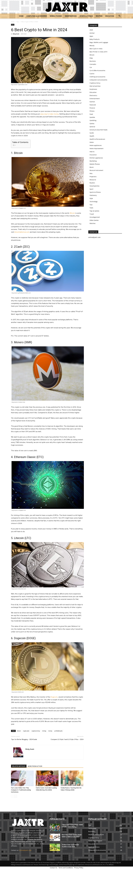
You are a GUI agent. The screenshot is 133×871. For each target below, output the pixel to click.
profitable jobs (58, 731)
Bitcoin (72, 213)
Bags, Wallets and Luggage (99, 42)
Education (109, 16)
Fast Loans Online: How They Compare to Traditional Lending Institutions (21, 790)
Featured (93, 105)
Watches (92, 223)
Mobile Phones (56, 16)
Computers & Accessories (36, 16)
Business (93, 61)
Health (92, 136)
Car (91, 67)
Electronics (93, 95)
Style (91, 198)
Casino (92, 74)
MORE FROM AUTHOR (35, 766)
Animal (92, 33)
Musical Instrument (96, 170)
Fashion (92, 102)
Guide (92, 133)
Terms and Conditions (65, 868)
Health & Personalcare (97, 139)
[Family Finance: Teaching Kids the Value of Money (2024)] (72, 778)
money (50, 731)
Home (21, 16)
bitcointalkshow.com (21, 232)
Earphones (93, 89)
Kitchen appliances (96, 158)
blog (91, 58)
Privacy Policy (78, 868)
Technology (93, 202)
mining (44, 731)
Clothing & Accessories (97, 77)
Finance (92, 108)
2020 (91, 30)
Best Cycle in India (96, 49)
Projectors (93, 177)
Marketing (93, 161)
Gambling (93, 120)
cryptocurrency (36, 731)
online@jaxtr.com (25, 850)
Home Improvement (96, 148)
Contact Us (53, 868)
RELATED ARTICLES (18, 766)
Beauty (92, 45)
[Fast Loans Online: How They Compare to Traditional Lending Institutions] (22, 778)
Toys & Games (94, 211)
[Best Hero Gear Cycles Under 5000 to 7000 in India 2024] (55, 837)
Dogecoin (54, 697)
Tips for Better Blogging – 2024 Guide (24, 739)
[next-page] (15, 796)
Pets (91, 173)
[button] (119, 16)
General (92, 127)
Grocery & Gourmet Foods (98, 130)
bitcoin (19, 731)
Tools (91, 208)
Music (92, 167)
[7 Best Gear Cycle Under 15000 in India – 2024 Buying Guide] (55, 827)
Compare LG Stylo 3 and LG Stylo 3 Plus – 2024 (67, 739)
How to (92, 152)
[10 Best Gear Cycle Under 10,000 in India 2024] (55, 847)
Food (91, 114)
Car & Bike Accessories (97, 70)
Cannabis (93, 64)
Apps (91, 36)
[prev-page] (12, 796)
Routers (99, 16)
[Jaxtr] (66, 7)
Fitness (92, 111)
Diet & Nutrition (95, 86)
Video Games (94, 220)
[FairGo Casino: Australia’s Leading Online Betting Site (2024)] (47, 778)
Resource (93, 180)
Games (92, 124)
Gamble (92, 117)
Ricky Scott (16, 34)
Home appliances (96, 145)
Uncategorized (95, 217)
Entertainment (95, 99)
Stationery (93, 195)
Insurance (93, 155)
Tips (18, 22)
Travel (92, 214)
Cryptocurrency (95, 83)
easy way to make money (49, 114)
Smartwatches (71, 16)
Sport (91, 189)
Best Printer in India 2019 (98, 52)
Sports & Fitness (86, 16)
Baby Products (95, 39)
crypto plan (26, 731)
